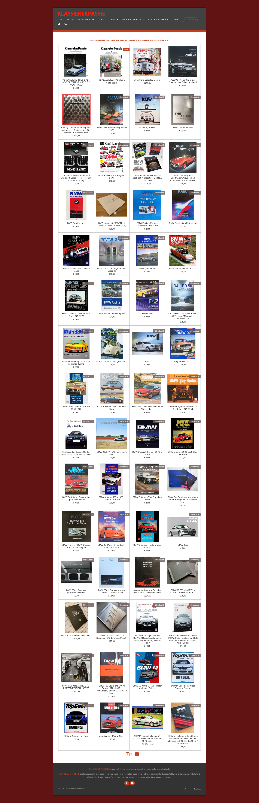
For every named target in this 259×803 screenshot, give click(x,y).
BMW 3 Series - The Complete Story (111, 407)
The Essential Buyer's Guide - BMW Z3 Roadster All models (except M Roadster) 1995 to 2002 (147, 639)
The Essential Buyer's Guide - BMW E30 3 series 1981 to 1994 (76, 453)
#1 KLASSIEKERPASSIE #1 (112, 80)
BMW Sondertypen (76, 223)
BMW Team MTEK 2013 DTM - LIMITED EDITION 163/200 (76, 687)
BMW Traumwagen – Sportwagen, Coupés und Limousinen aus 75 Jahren (182, 178)
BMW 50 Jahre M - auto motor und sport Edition (147, 687)
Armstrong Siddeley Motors (147, 80)
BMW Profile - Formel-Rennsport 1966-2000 (147, 224)
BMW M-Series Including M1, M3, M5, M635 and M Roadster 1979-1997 (147, 738)
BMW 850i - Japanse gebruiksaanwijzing (76, 591)
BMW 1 (147, 361)
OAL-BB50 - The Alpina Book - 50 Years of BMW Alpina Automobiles (182, 316)
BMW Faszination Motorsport (183, 223)
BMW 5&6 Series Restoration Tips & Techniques (76, 498)
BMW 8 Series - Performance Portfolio (147, 546)
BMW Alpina (147, 313)
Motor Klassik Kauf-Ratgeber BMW (111, 176)
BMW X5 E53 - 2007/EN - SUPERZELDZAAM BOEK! (182, 591)
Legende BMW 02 (182, 361)
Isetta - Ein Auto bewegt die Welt (111, 361)
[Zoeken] (59, 24)
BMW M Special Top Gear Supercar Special (183, 687)
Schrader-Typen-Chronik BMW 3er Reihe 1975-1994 (182, 407)
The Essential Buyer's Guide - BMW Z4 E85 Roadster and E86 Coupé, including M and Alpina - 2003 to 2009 (183, 639)
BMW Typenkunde (147, 268)
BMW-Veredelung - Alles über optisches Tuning (76, 362)
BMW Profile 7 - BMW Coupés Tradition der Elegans (76, 546)
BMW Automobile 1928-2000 (182, 268)
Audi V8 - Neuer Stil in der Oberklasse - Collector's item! (183, 81)
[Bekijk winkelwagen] (65, 24)
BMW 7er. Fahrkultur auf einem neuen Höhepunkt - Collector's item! (183, 499)
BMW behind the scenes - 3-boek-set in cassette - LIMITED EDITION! (147, 178)
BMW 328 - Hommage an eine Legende (111, 269)
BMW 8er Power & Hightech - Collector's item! (112, 546)
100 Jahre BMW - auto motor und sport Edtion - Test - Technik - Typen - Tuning (76, 178)
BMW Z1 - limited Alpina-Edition (76, 635)
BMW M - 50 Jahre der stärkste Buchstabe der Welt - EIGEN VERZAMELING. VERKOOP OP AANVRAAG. (183, 740)
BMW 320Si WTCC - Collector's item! (112, 453)
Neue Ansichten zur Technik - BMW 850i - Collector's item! (147, 591)
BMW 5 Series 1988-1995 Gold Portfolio (183, 453)
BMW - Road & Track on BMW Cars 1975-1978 (76, 314)
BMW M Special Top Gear (76, 736)
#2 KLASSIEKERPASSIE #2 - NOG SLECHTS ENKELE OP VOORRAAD (76, 82)
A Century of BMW (147, 127)
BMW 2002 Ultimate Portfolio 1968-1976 (76, 407)
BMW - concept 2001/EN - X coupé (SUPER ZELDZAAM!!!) (111, 224)
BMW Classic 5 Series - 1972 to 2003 (147, 453)
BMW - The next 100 (183, 127)
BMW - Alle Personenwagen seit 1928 (112, 128)
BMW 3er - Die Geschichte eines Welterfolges (147, 407)
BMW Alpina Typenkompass (111, 313)
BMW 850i (183, 545)
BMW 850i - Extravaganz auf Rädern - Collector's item (111, 591)
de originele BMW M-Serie (111, 736)
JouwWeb (197, 789)
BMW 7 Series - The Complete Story (147, 498)
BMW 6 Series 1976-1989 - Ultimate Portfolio (112, 498)
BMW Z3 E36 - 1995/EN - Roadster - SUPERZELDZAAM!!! (111, 636)
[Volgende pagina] (137, 754)
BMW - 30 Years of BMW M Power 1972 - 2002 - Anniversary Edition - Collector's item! (112, 689)
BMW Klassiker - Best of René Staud (76, 269)
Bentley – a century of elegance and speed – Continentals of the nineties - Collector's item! (76, 130)
